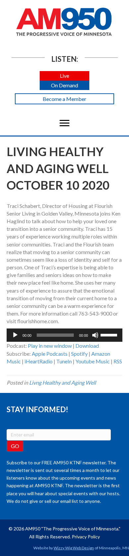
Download (87, 345)
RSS (117, 361)
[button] (64, 76)
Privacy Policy (86, 536)
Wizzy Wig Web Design (74, 547)
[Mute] (95, 335)
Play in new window (50, 345)
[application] (64, 335)
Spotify (79, 353)
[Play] (15, 335)
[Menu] (64, 123)
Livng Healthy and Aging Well (62, 382)
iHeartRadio (38, 361)
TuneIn (64, 361)
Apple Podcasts (49, 353)
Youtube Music (92, 361)
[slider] (110, 334)
